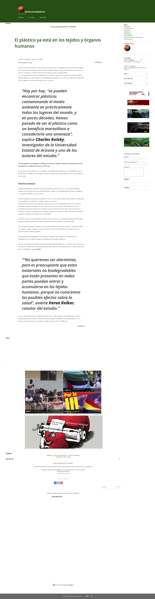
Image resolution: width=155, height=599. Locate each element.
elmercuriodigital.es (35, 12)
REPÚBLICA (67, 411)
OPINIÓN (72, 27)
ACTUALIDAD (55, 27)
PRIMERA (20, 17)
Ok (91, 596)
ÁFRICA (28, 411)
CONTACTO (128, 39)
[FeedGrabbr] (63, 414)
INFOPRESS (128, 36)
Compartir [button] (98, 62)
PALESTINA (67, 390)
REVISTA (65, 27)
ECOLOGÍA (43, 17)
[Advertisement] (59, 351)
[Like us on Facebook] (55, 482)
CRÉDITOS (59, 457)
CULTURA (31, 17)
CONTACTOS (66, 457)
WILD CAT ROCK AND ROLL (133, 37)
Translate (137, 62)
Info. (87, 596)
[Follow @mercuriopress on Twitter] (58, 482)
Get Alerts (118, 486)
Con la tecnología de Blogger (64, 585)
